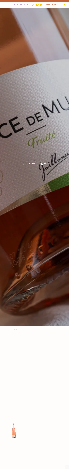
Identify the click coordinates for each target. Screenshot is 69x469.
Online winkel (18, 4)
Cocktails (26, 4)
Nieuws (56, 4)
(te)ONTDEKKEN (49, 4)
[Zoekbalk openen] (64, 4)
